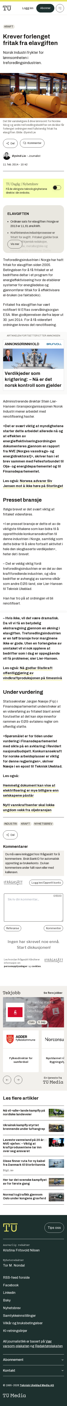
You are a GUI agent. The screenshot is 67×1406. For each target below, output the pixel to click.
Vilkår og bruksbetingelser (23, 1323)
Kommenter (34, 143)
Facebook (11, 1285)
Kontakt (9, 1370)
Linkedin (9, 1293)
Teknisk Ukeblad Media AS (37, 1385)
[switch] (57, 187)
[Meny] (60, 8)
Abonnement (13, 1360)
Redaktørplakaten (49, 1346)
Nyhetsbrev (43, 823)
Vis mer (15, 244)
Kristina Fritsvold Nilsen (21, 1250)
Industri (10, 823)
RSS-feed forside (16, 1277)
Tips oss (54, 1228)
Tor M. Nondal (14, 1265)
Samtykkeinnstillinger (19, 1316)
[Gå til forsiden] (7, 8)
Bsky (7, 1300)
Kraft (8, 26)
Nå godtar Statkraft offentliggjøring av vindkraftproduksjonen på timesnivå (32, 673)
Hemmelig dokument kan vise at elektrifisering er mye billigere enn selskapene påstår (31, 790)
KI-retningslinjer (15, 1331)
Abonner (45, 8)
